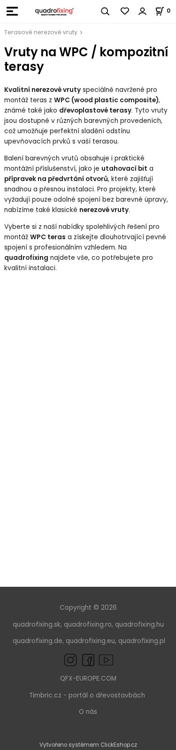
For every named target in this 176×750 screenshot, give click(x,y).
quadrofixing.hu (139, 624)
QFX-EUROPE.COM (88, 678)
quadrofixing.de (37, 640)
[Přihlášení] (142, 11)
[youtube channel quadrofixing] (106, 659)
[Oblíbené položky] (125, 11)
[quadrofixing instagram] (70, 659)
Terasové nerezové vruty (40, 32)
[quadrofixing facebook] (86, 659)
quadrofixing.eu (90, 640)
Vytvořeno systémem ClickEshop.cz (88, 745)
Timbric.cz (45, 695)
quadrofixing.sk (37, 624)
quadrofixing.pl (141, 640)
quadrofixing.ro (88, 624)
